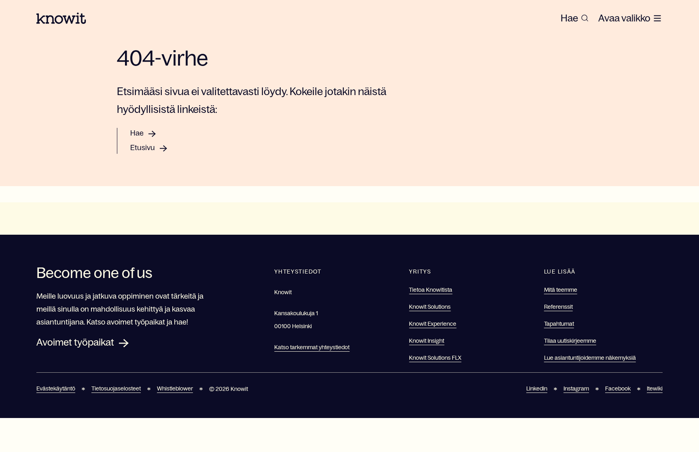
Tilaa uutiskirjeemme (570, 340)
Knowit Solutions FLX (435, 357)
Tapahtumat (559, 323)
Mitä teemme (560, 289)
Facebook (618, 388)
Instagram (576, 388)
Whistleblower (175, 388)
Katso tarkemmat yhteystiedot (312, 347)
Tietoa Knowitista (430, 289)
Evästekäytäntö (55, 388)
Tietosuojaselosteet (116, 388)
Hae (137, 133)
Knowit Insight (426, 340)
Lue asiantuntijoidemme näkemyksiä (590, 357)
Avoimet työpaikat (75, 342)
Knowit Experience (432, 323)
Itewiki (655, 388)
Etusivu (142, 148)
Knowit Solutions (430, 306)
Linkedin (536, 388)
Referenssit (558, 306)
